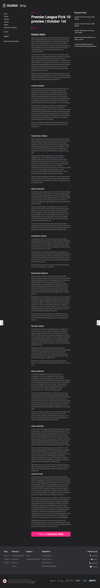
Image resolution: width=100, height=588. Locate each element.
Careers (13, 562)
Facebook (94, 556)
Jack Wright (36, 27)
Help (27, 555)
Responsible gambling (48, 566)
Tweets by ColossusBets (11, 41)
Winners (6, 19)
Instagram (94, 563)
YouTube (94, 567)
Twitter (95, 559)
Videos (6, 24)
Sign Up (6, 36)
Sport (5, 13)
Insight (6, 562)
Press (13, 566)
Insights (6, 22)
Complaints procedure (32, 559)
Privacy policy (46, 555)
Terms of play (46, 559)
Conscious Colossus (10, 27)
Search (6, 32)
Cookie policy (46, 562)
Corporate (14, 559)
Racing (6, 16)
